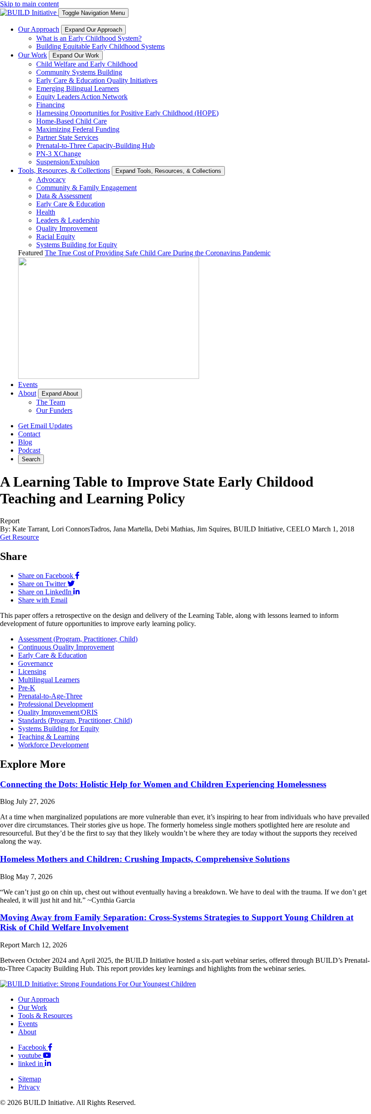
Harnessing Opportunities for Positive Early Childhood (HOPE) (127, 113)
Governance (35, 663)
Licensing (32, 671)
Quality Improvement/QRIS (58, 712)
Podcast (29, 450)
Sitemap (29, 1079)
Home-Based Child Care (71, 121)
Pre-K (26, 688)
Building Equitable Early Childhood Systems (100, 46)
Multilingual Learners (49, 680)
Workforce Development (53, 745)
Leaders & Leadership (68, 220)
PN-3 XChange (58, 154)
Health (45, 212)
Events (28, 384)
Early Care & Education (70, 204)
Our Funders (54, 410)
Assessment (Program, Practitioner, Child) (78, 639)
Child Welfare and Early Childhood (87, 64)
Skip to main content (29, 4)
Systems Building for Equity (76, 245)
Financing (50, 105)
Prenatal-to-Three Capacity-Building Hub (95, 145)
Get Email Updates (45, 426)
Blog (25, 442)
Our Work (32, 55)
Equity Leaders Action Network (82, 96)
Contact (29, 434)
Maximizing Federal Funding (77, 129)
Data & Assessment (64, 196)
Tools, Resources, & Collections (64, 170)
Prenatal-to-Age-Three (50, 696)
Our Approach (38, 29)
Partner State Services (67, 137)
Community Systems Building (79, 72)
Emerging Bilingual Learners (77, 88)
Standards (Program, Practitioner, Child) (75, 720)
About (27, 393)
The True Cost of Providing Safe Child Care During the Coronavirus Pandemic (158, 253)
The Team (50, 402)
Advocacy (51, 179)
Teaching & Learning (48, 737)
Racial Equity (55, 236)
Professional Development (55, 704)
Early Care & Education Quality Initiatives (96, 80)
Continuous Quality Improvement (66, 647)
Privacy (29, 1087)
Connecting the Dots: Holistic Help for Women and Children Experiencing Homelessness (163, 784)
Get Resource (19, 537)
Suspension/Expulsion (68, 162)
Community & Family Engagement (86, 187)
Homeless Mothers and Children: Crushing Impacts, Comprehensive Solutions (145, 859)
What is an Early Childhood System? (89, 38)
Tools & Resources (45, 1015)
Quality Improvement (66, 228)
